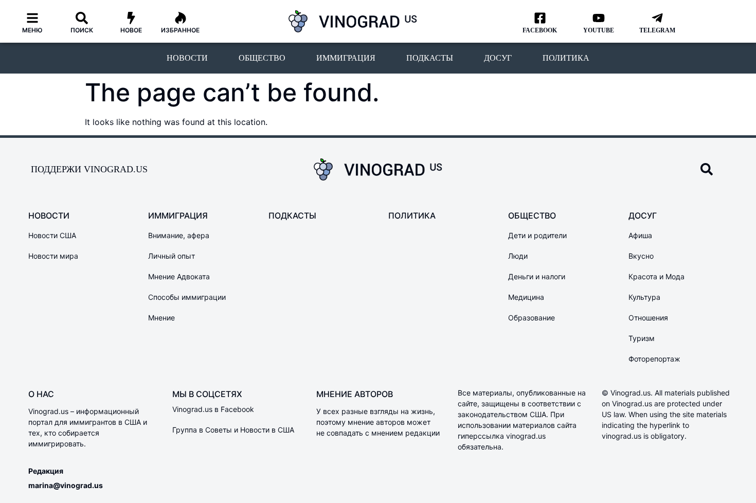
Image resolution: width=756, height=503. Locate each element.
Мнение (161, 317)
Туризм (641, 338)
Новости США (52, 235)
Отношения (648, 317)
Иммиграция (345, 57)
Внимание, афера (178, 235)
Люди (518, 256)
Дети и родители (537, 235)
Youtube (598, 30)
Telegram (657, 30)
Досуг (498, 57)
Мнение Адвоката (179, 276)
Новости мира (53, 256)
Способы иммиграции (187, 297)
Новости (187, 57)
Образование (531, 317)
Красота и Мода (656, 276)
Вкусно (641, 256)
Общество (262, 57)
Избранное (180, 30)
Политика (566, 57)
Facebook (540, 30)
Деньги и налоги (536, 276)
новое (131, 30)
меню (32, 30)
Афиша (640, 235)
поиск (81, 30)
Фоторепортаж (654, 358)
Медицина (526, 297)
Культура (644, 297)
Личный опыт (171, 256)
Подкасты (429, 57)
